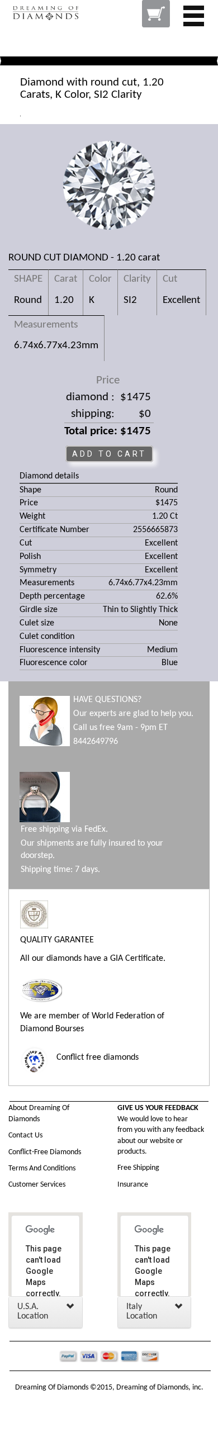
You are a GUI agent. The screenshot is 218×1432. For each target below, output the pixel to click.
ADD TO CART (109, 453)
